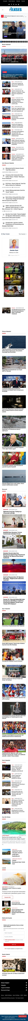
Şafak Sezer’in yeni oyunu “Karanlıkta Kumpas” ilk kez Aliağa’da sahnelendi (17, 769)
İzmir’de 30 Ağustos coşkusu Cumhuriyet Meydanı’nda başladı (17, 125)
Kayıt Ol (14, 944)
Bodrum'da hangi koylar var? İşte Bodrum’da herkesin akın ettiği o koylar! (13, 838)
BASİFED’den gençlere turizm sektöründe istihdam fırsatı (12, 533)
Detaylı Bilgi (23, 1019)
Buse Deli (14, 250)
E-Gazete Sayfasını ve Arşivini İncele (14, 948)
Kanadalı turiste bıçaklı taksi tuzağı (13, 293)
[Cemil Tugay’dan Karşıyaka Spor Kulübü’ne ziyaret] (6, 776)
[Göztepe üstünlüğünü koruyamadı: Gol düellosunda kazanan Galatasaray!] (6, 132)
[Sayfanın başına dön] (25, 1014)
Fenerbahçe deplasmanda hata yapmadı (13, 626)
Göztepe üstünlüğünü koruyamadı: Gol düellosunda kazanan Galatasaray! (18, 133)
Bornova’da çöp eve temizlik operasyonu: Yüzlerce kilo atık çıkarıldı (17, 793)
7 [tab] (11, 41)
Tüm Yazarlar (22, 234)
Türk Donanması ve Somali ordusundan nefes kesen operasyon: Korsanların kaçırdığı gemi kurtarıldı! (13, 351)
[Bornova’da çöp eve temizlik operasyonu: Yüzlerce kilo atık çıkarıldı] (6, 792)
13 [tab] (21, 41)
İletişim (25, 995)
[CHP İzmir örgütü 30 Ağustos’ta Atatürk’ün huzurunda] (6, 84)
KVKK (21, 995)
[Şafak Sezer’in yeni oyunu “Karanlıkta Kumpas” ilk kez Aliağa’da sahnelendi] (6, 767)
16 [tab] (26, 41)
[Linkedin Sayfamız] (16, 4)
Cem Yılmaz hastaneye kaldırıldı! (18, 149)
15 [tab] (25, 41)
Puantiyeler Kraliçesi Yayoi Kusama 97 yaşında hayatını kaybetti (12, 466)
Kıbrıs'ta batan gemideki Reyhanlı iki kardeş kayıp (13, 281)
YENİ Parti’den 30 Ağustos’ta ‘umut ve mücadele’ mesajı (13, 59)
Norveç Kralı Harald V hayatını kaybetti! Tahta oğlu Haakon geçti (13, 448)
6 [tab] (9, 41)
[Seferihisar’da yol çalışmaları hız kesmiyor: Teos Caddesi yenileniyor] (6, 783)
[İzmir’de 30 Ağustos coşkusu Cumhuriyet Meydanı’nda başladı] (6, 125)
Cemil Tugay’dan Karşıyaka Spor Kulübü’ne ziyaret (16, 777)
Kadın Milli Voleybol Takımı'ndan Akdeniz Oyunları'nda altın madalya (13, 644)
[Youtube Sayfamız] (18, 4)
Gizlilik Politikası (8, 995)
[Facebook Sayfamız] (11, 4)
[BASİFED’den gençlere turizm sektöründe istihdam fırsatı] (14, 521)
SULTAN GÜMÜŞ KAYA (6, 187)
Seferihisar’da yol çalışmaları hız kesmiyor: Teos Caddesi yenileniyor (18, 785)
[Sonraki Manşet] (24, 30)
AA (2, 211)
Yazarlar (23, 1)
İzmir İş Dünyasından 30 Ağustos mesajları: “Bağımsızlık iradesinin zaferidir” (13, 578)
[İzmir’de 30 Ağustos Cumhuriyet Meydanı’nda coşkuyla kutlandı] (6, 116)
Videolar (18, 1)
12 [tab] (20, 41)
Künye (2, 995)
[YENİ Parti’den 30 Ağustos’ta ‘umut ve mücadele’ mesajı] (14, 56)
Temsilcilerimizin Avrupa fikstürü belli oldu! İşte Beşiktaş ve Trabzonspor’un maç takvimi (14, 717)
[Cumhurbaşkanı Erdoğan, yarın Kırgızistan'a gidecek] (6, 310)
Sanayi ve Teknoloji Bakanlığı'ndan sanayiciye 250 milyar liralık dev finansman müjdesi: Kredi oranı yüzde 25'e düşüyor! (14, 602)
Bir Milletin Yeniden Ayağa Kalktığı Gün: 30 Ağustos (14, 253)
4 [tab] (6, 41)
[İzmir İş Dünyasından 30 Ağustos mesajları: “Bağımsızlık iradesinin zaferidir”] (14, 565)
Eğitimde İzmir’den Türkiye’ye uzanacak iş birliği (12, 512)
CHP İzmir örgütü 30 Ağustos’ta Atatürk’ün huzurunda (18, 85)
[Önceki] (24, 17)
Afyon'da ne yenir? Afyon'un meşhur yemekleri (11, 889)
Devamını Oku (8, 897)
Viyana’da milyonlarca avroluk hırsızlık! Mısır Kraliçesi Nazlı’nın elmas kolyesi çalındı (13, 410)
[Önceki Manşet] (4, 30)
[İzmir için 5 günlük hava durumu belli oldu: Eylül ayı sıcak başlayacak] (6, 109)
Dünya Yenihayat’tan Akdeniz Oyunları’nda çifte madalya (13, 698)
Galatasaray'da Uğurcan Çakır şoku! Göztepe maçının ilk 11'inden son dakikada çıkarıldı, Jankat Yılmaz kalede (13, 754)
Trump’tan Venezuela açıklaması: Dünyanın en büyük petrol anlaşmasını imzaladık (13, 390)
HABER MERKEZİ (6, 61)
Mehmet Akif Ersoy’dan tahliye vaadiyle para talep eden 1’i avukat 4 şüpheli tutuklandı (18, 158)
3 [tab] (4, 41)
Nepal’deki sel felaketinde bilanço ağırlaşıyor (11, 430)
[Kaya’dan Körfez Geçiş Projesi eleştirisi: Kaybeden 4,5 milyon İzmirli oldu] (6, 100)
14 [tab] (23, 41)
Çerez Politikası (16, 995)
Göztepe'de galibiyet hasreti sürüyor (12, 661)
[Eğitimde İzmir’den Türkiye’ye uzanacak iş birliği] (14, 500)
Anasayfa (5, 1)
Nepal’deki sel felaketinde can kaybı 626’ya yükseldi (12, 370)
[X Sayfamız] (9, 4)
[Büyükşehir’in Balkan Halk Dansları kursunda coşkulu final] (6, 811)
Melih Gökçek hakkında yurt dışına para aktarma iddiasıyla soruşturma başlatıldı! (18, 142)
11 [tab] (18, 41)
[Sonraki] (26, 17)
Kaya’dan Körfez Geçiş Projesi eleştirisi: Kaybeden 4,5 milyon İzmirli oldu (18, 101)
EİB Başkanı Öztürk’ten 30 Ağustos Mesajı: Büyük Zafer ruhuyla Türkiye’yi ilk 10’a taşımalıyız (18, 802)
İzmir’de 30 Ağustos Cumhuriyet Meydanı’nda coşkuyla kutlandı (18, 117)
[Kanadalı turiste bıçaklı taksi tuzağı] (14, 291)
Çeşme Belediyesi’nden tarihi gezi (18, 862)
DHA (6, 283)
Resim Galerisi (12, 1)
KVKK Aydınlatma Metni (10, 939)
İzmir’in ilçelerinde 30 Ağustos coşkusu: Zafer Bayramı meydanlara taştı (18, 93)
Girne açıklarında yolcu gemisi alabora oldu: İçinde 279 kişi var (14, 16)
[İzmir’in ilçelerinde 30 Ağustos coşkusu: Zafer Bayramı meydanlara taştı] (6, 91)
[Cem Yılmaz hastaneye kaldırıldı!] (6, 150)
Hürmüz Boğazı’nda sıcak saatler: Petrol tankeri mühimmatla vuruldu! (13, 484)
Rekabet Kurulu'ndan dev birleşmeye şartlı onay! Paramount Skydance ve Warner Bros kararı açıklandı (14, 555)
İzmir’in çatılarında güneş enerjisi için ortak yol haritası (12, 679)
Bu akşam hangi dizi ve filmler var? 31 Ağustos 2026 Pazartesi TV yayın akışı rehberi (14, 269)
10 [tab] (16, 41)
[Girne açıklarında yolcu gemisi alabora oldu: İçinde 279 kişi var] (14, 72)
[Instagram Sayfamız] (13, 4)
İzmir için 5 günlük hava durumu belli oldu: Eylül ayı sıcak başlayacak (18, 109)
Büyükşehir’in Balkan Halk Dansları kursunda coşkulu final (18, 811)
